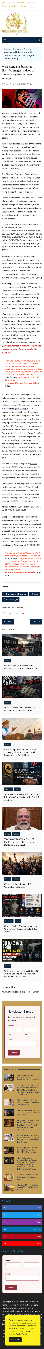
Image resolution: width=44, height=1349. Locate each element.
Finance (8, 789)
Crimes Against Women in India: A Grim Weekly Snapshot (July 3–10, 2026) (20, 929)
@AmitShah (10, 377)
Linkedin (16, 613)
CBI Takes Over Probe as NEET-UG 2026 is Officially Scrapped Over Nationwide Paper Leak (21, 974)
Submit (14, 1052)
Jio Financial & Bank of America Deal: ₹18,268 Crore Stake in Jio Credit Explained (21, 797)
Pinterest (23, 613)
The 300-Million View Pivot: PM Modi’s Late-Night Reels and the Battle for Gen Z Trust (19, 842)
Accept (15, 1339)
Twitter (10, 613)
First (9, 1035)
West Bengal (12, 599)
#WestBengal (11, 558)
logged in (17, 992)
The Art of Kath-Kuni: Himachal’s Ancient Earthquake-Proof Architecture (28, 1077)
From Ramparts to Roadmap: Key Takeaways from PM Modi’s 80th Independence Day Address (20, 752)
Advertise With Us (10, 6)
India (36, 594)
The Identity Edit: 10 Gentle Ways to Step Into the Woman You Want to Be (28, 1102)
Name (11, 1026)
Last (25, 1035)
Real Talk (8, 921)
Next (35, 621)
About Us (6, 2)
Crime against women (16, 594)
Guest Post (31, 2)
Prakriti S (7, 84)
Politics (16, 834)
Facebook (4, 613)
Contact (23, 6)
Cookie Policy (21, 1334)
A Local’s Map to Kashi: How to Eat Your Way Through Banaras (28, 1177)
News (32, 84)
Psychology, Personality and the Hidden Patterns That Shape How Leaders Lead (27, 1150)
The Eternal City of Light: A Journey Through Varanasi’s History (27, 1187)
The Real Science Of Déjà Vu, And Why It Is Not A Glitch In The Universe (28, 1112)
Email (11, 1039)
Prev (9, 621)
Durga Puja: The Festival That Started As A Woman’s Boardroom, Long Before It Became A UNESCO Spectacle (28, 1125)
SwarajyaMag (36, 278)
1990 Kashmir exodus (23, 501)
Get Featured (18, 2)
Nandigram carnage (19, 408)
